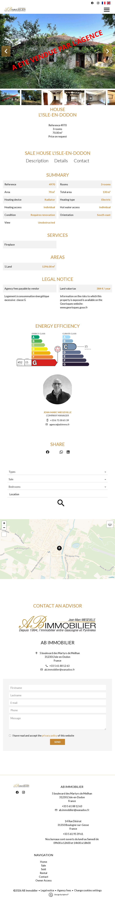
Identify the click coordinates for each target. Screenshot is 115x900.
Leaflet (111, 577)
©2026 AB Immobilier (25, 890)
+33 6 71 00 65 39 (59, 420)
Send (57, 741)
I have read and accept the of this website (43, 735)
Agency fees (64, 890)
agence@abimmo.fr (59, 424)
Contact (81, 160)
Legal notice (47, 890)
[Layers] (110, 524)
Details (61, 160)
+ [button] (4, 523)
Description (37, 160)
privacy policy (49, 735)
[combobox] (57, 472)
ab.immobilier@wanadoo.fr (59, 669)
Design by (61, 894)
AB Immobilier (57, 642)
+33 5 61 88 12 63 (59, 665)
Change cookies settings (88, 890)
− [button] (4, 527)
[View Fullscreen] (4, 534)
